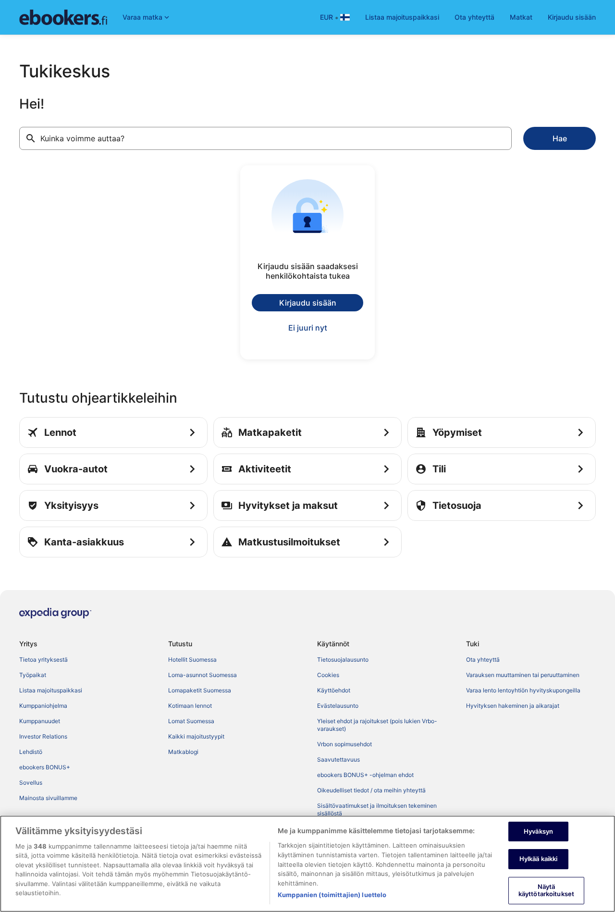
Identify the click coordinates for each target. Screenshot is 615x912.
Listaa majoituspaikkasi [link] (50, 690)
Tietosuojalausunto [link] (343, 659)
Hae (560, 138)
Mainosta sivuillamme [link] (48, 797)
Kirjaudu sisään (572, 17)
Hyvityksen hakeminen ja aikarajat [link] (512, 705)
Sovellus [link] (30, 782)
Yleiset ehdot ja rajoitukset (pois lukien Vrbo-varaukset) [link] (377, 724)
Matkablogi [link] (183, 751)
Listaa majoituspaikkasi (402, 17)
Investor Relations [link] (43, 736)
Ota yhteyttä (474, 17)
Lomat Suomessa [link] (191, 721)
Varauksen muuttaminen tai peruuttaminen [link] (522, 674)
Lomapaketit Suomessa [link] (199, 690)
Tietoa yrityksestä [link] (43, 659)
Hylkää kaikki (538, 859)
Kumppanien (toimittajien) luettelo (332, 895)
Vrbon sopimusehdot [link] (344, 744)
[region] (307, 863)
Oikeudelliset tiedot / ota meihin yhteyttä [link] (371, 790)
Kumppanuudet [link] (39, 721)
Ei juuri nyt (307, 328)
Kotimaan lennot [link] (190, 705)
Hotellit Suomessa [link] (192, 659)
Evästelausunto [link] (337, 705)
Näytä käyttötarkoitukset (546, 890)
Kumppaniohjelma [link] (43, 705)
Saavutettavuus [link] (338, 759)
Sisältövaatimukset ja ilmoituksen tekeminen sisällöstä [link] (377, 809)
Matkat (521, 17)
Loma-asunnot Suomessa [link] (202, 674)
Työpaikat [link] (32, 674)
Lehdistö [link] (30, 751)
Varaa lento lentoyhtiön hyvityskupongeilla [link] (523, 690)
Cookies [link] (328, 674)
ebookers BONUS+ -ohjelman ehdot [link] (365, 774)
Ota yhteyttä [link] (483, 659)
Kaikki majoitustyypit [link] (196, 736)
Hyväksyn (538, 831)
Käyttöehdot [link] (333, 690)
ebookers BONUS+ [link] (44, 767)
